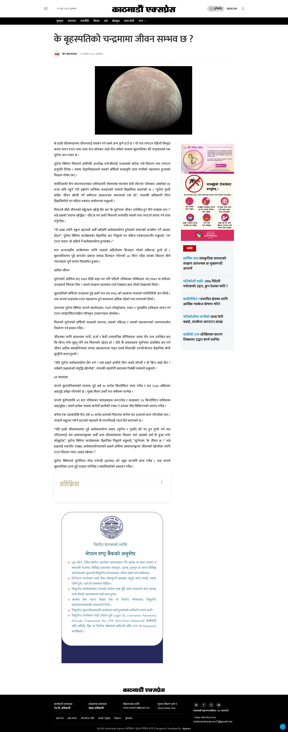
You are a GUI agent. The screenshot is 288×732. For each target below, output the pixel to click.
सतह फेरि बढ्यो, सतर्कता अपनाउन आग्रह (203, 319)
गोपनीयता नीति (87, 718)
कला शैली (129, 21)
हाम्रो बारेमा (72, 718)
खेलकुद (116, 21)
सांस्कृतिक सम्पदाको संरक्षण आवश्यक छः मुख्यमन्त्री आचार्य (204, 263)
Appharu (187, 729)
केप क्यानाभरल (69, 54)
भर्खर (190, 248)
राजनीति (84, 21)
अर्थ (106, 21)
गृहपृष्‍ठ (59, 21)
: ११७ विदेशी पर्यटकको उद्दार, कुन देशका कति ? (205, 283)
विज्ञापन (117, 718)
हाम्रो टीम (60, 718)
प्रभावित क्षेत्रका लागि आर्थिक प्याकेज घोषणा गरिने (205, 301)
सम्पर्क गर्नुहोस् (104, 718)
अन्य (141, 21)
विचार (96, 21)
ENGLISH (232, 8)
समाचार (72, 21)
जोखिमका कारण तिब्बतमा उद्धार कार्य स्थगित (202, 337)
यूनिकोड (128, 718)
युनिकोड (218, 8)
